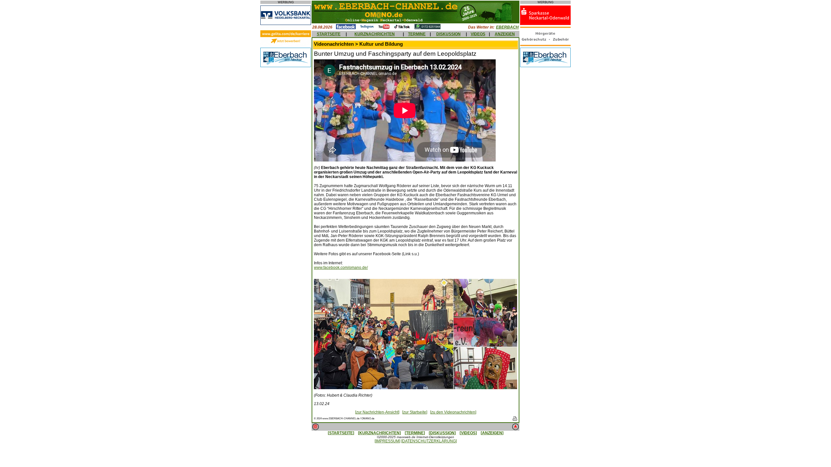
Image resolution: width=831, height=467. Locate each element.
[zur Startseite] (414, 412)
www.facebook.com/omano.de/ (341, 267)
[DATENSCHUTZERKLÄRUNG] (429, 441)
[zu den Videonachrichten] (453, 412)
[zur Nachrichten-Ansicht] (377, 412)
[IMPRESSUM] (387, 441)
